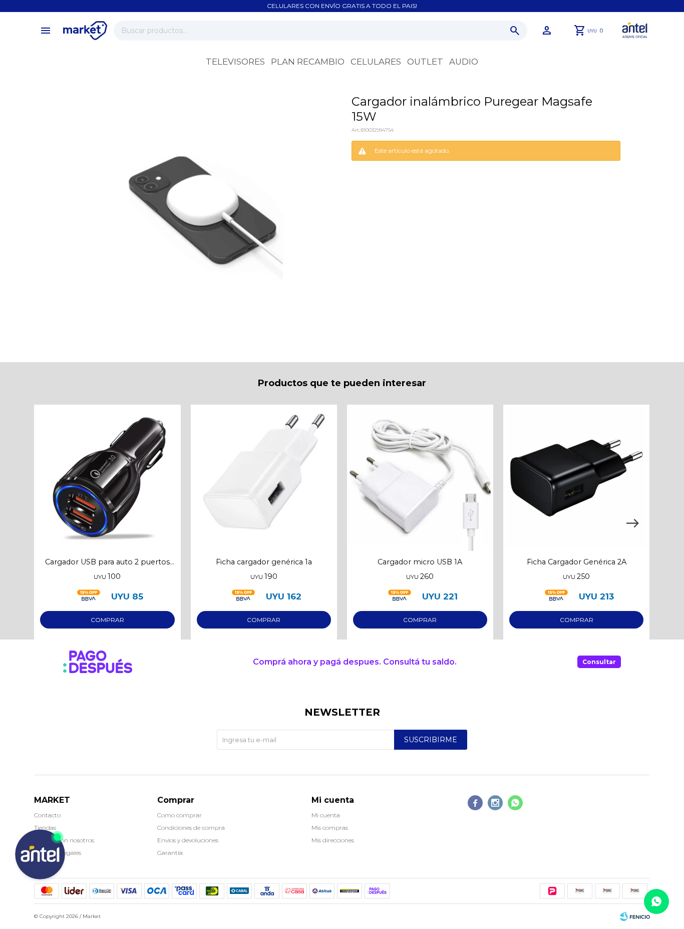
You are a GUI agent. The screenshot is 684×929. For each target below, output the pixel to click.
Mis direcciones (332, 840)
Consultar (599, 662)
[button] (514, 31)
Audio (463, 62)
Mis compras (329, 827)
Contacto (47, 815)
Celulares (376, 62)
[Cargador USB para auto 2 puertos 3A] (107, 478)
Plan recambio (308, 62)
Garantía (170, 852)
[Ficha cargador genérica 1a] (264, 478)
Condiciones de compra (191, 827)
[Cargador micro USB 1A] (420, 478)
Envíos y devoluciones (187, 840)
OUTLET (425, 62)
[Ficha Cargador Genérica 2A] (576, 478)
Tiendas (45, 827)
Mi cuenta (325, 815)
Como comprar (179, 815)
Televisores (235, 62)
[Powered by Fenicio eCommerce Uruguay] (635, 916)
